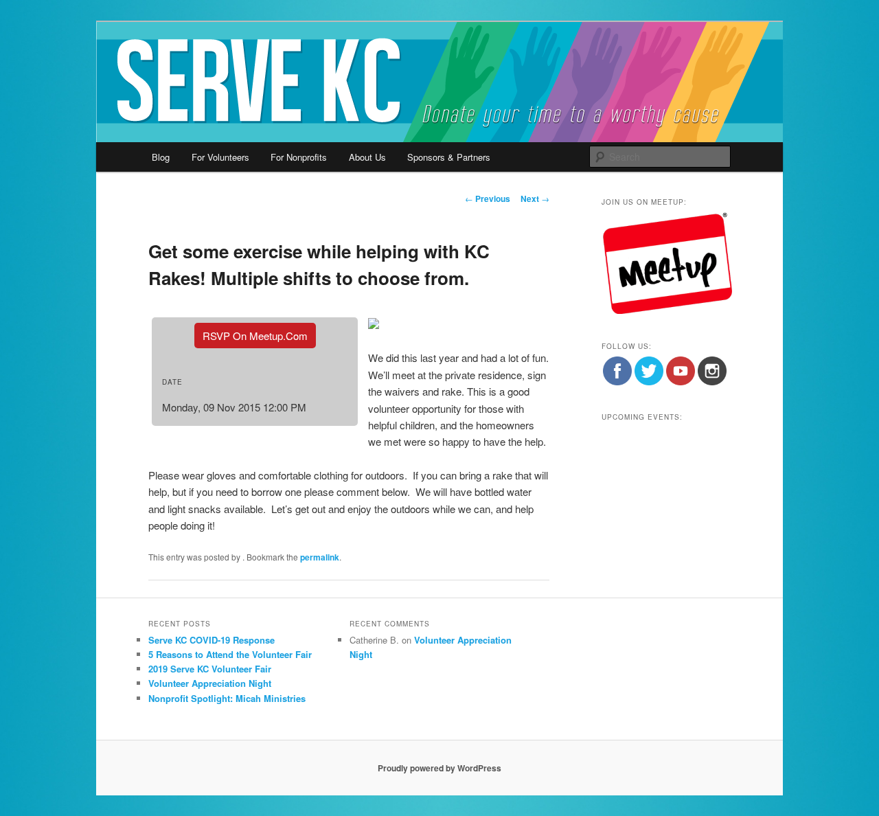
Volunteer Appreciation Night (209, 683)
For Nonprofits (299, 156)
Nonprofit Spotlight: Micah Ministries (227, 698)
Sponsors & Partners (448, 156)
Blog (161, 156)
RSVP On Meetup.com (255, 335)
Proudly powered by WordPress (439, 768)
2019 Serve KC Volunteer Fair (209, 668)
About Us (367, 156)
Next (535, 198)
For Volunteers (220, 156)
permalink (319, 557)
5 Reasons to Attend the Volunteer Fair (230, 654)
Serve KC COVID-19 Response (211, 639)
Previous (487, 198)
